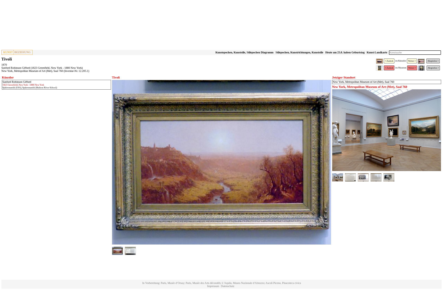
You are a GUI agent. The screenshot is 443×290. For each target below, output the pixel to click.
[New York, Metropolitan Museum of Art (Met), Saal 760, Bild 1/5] (386, 170)
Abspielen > (433, 61)
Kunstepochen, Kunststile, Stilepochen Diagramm (244, 52)
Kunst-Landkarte (377, 52)
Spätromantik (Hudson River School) (39, 87)
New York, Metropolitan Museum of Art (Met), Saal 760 (32, 70)
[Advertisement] (105, 25)
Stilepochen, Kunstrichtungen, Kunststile (299, 52)
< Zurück (389, 61)
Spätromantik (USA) (11, 87)
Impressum (213, 286)
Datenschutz (227, 286)
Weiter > (412, 61)
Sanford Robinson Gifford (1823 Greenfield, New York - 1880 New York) (42, 67)
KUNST (8, 52)
